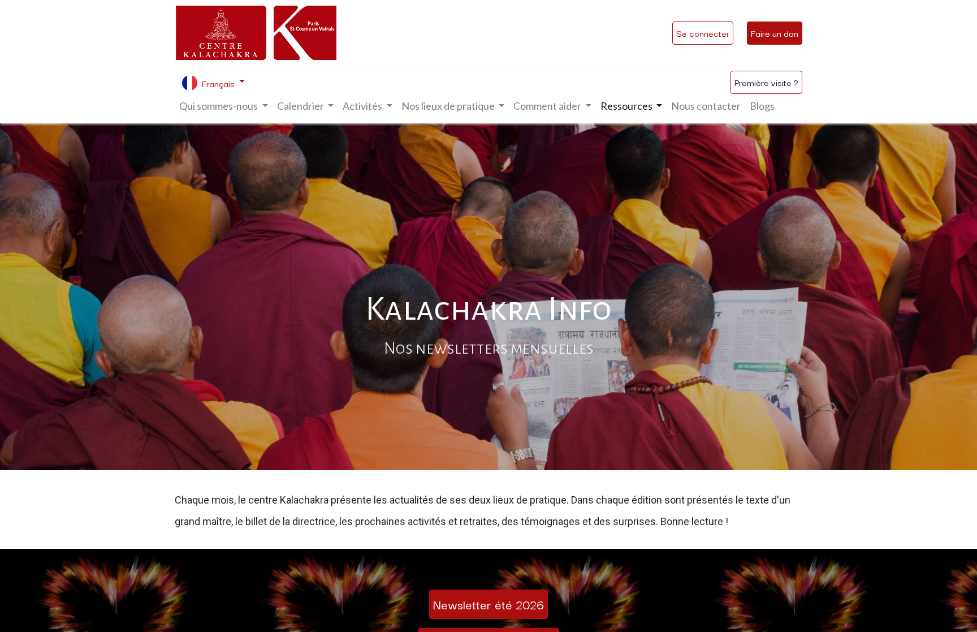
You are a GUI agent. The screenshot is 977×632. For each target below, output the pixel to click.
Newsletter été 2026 (488, 603)
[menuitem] (706, 106)
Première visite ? (766, 82)
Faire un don (774, 33)
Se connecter (702, 33)
